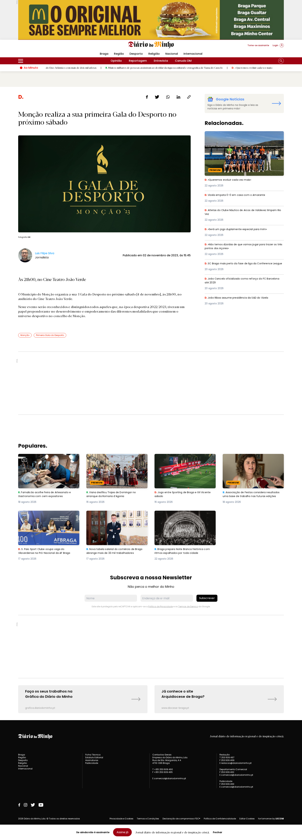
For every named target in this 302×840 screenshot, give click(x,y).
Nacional (171, 54)
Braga (104, 54)
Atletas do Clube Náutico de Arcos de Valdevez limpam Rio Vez (244, 212)
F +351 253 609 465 (162, 772)
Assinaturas (91, 760)
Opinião (116, 61)
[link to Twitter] (33, 805)
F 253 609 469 (227, 760)
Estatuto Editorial (94, 757)
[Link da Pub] (151, 20)
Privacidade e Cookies (121, 818)
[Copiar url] (189, 97)
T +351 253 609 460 (162, 769)
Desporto (136, 54)
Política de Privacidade (160, 606)
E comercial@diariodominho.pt (169, 778)
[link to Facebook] (19, 805)
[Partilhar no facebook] (147, 97)
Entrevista (161, 61)
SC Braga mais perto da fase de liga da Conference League (241, 266)
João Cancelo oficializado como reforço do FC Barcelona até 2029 (238, 281)
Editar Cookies (247, 818)
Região (119, 54)
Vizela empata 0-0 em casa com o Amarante (237, 195)
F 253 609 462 (227, 772)
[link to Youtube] (40, 805)
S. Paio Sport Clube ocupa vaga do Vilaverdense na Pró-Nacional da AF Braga (48, 515)
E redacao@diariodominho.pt (235, 763)
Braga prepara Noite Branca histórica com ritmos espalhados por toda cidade (184, 515)
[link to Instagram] (25, 805)
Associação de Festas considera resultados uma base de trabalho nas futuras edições (249, 460)
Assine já (122, 832)
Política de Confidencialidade (220, 818)
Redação (225, 754)
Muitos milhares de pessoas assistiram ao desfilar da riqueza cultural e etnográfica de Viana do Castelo (131, 67)
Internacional (193, 54)
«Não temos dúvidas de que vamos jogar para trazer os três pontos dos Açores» (244, 246)
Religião (154, 54)
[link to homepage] (151, 45)
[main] (151, 403)
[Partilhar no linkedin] (178, 97)
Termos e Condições (148, 818)
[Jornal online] (36, 46)
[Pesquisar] (281, 60)
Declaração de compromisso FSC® (181, 818)
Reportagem (138, 61)
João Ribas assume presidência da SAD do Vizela (240, 298)
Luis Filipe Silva (44, 253)
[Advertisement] (151, 383)
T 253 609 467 (227, 757)
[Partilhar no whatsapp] (168, 97)
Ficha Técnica (92, 754)
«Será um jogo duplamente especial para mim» (238, 229)
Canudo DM (183, 61)
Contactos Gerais (161, 754)
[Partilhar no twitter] (157, 97)
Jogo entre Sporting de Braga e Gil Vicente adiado (184, 458)
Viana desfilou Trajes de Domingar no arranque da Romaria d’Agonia (112, 458)
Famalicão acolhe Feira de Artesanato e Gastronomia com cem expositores (46, 458)
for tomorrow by (271, 818)
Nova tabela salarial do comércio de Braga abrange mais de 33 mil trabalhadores (117, 515)
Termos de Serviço (188, 606)
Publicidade (91, 763)
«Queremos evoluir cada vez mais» (219, 67)
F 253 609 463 (227, 784)
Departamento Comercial (233, 769)
